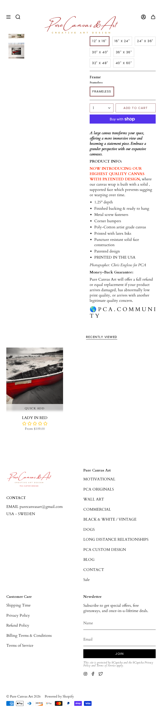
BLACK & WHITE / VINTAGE (109, 519)
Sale (86, 579)
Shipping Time (18, 605)
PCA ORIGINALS (98, 489)
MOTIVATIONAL (99, 479)
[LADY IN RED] (34, 379)
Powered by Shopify (59, 696)
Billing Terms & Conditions (29, 635)
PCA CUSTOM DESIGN (104, 549)
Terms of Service (19, 645)
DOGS (89, 529)
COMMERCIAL (97, 509)
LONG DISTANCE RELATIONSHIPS (115, 539)
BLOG (88, 559)
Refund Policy (17, 625)
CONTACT (93, 569)
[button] (18, 17)
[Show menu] (8, 17)
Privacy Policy (18, 615)
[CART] (153, 17)
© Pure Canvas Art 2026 (23, 696)
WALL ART (93, 499)
